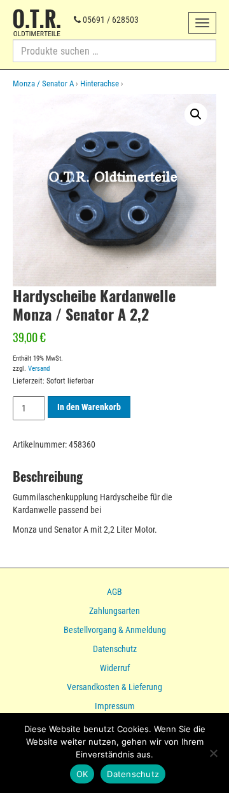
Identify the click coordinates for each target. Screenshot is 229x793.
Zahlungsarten (114, 611)
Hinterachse (99, 83)
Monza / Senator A (43, 83)
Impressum (115, 706)
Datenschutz (115, 649)
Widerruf (115, 668)
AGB (114, 592)
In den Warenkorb (89, 407)
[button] (195, 114)
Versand (39, 368)
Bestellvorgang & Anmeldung (115, 630)
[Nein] (213, 753)
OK (82, 774)
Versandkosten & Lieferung (114, 687)
